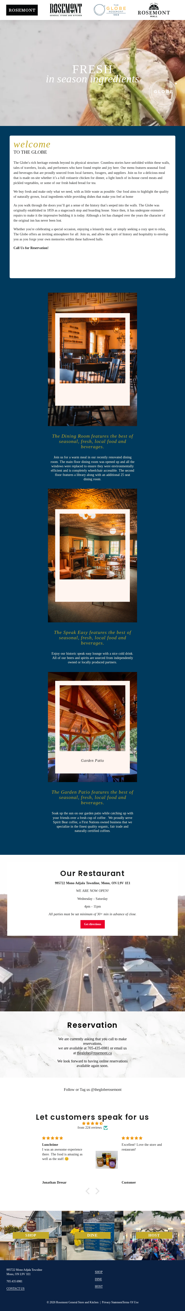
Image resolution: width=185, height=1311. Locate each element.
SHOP (99, 1272)
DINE (98, 1279)
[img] (92, 1123)
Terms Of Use (130, 1302)
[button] (89, 1191)
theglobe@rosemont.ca (94, 1053)
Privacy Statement (112, 1302)
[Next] (168, 67)
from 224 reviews (90, 1127)
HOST (99, 1286)
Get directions (92, 924)
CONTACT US (16, 1288)
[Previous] (17, 67)
